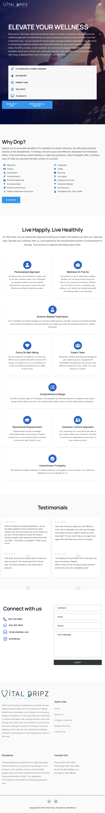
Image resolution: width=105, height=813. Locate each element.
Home (57, 708)
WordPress (71, 808)
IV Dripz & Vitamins (63, 720)
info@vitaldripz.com (19, 632)
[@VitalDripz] (5, 639)
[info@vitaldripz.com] (5, 632)
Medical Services (62, 726)
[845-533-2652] (5, 619)
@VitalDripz (14, 638)
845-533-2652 (15, 619)
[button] (100, 4)
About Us (58, 714)
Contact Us (59, 731)
